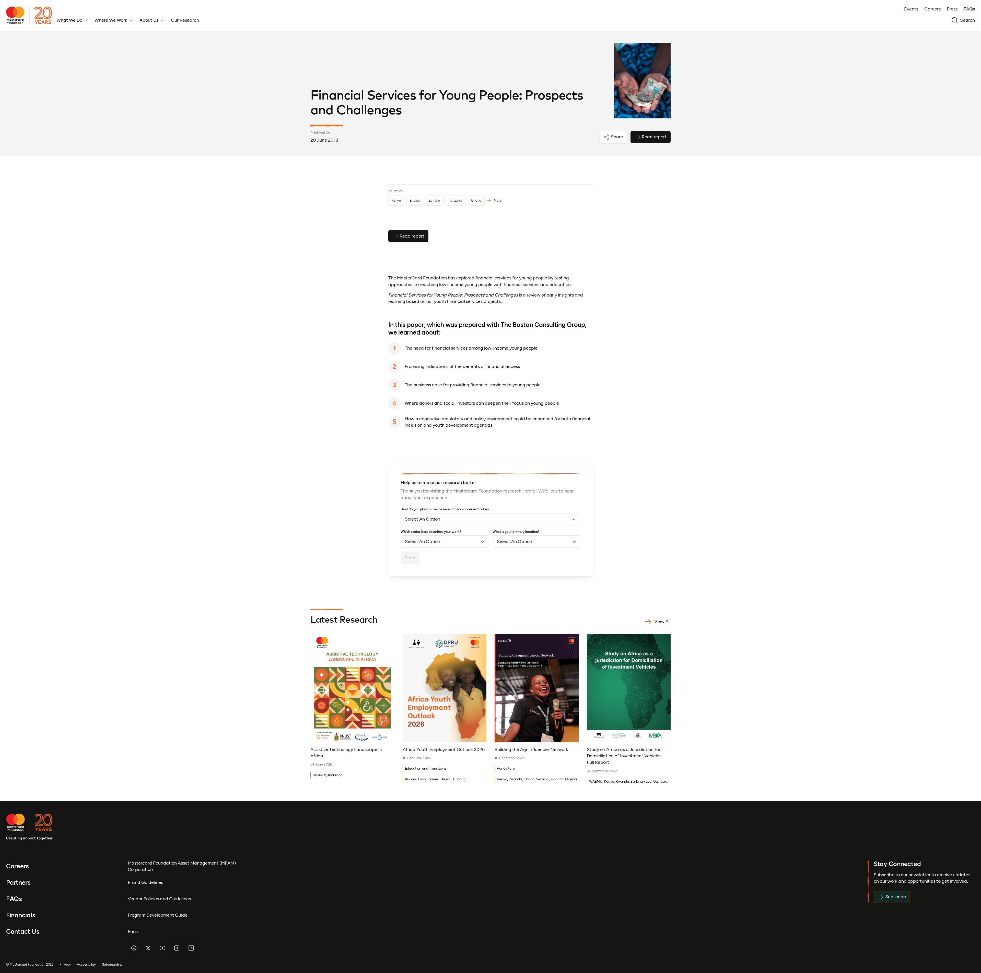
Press (952, 9)
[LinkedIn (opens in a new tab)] (191, 948)
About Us (149, 20)
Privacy (65, 964)
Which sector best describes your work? (431, 532)
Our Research (185, 20)
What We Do (69, 20)
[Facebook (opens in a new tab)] (134, 948)
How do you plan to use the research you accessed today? (445, 509)
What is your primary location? (516, 532)
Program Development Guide (158, 915)
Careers (932, 9)
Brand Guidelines (145, 882)
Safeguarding (112, 964)
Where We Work (111, 20)
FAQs (969, 9)
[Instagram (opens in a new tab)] (177, 948)
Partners (18, 882)
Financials (20, 915)
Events (911, 9)
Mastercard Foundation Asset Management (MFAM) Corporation (182, 866)
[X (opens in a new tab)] (148, 948)
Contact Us (22, 931)
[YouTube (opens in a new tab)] (162, 948)
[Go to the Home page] (31, 15)
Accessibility (86, 964)
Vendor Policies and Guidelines (159, 899)
